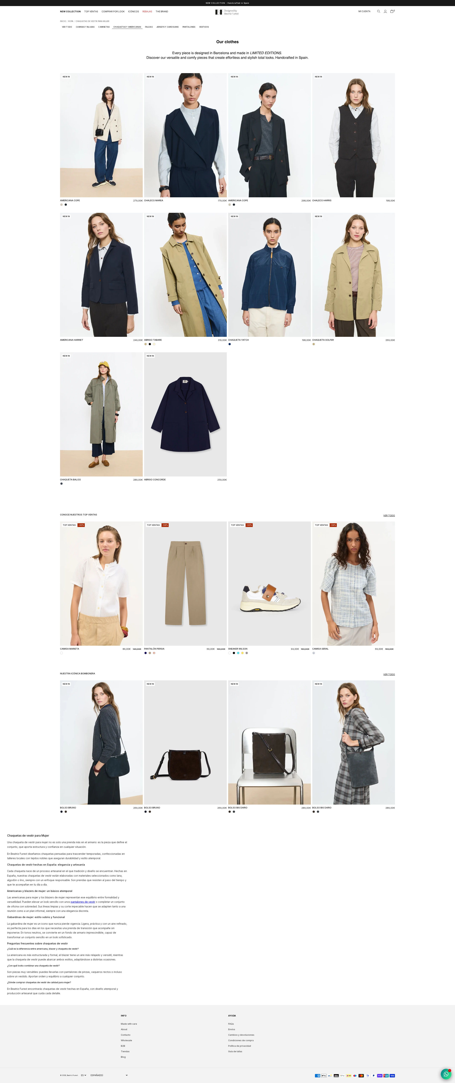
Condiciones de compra (241, 1040)
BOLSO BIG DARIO (237, 807)
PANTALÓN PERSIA (154, 648)
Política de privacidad (239, 1046)
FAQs (231, 1024)
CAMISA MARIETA (69, 648)
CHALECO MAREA (153, 200)
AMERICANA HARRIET (71, 340)
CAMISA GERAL (320, 648)
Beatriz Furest (72, 1075)
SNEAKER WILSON (237, 648)
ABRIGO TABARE (153, 340)
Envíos (231, 1029)
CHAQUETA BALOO (70, 479)
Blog (123, 1057)
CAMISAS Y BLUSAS (85, 27)
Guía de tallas (235, 1051)
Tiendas (125, 1051)
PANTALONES (189, 27)
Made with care (129, 1024)
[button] (378, 11)
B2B (123, 1046)
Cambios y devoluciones (241, 1035)
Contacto (125, 1035)
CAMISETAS (103, 27)
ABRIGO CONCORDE (155, 479)
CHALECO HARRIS (321, 200)
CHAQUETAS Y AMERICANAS (127, 27)
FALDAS (148, 27)
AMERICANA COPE (70, 200)
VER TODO (67, 27)
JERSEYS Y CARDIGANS (167, 27)
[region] (227, 3)
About (124, 1029)
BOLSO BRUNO (68, 807)
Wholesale (126, 1040)
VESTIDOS (204, 27)
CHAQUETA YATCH (238, 340)
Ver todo (389, 515)
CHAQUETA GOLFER (323, 340)
